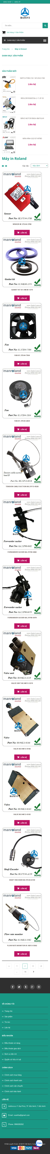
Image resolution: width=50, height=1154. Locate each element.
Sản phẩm (8, 1017)
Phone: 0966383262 (16, 1124)
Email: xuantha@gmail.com (19, 1115)
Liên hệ (24, 233)
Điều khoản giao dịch (13, 1049)
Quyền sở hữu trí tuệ (13, 1060)
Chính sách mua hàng (13, 1075)
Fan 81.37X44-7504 (22, 355)
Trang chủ (8, 1011)
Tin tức (7, 1022)
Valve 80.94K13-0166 (22, 749)
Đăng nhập (7, 2)
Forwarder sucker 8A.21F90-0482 (22, 552)
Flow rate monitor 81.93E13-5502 (22, 945)
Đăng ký (17, 2)
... (16, 972)
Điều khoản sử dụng (12, 1043)
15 (25, 972)
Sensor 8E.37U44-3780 (22, 224)
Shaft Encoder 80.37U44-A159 (22, 880)
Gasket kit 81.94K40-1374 (22, 290)
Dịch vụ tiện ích (11, 1054)
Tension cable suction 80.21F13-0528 (22, 486)
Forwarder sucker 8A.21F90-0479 (22, 617)
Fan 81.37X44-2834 (22, 421)
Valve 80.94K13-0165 (22, 814)
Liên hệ (7, 1028)
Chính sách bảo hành (13, 1091)
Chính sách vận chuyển (14, 1086)
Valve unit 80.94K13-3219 (22, 683)
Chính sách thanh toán (13, 1080)
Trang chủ (5, 49)
